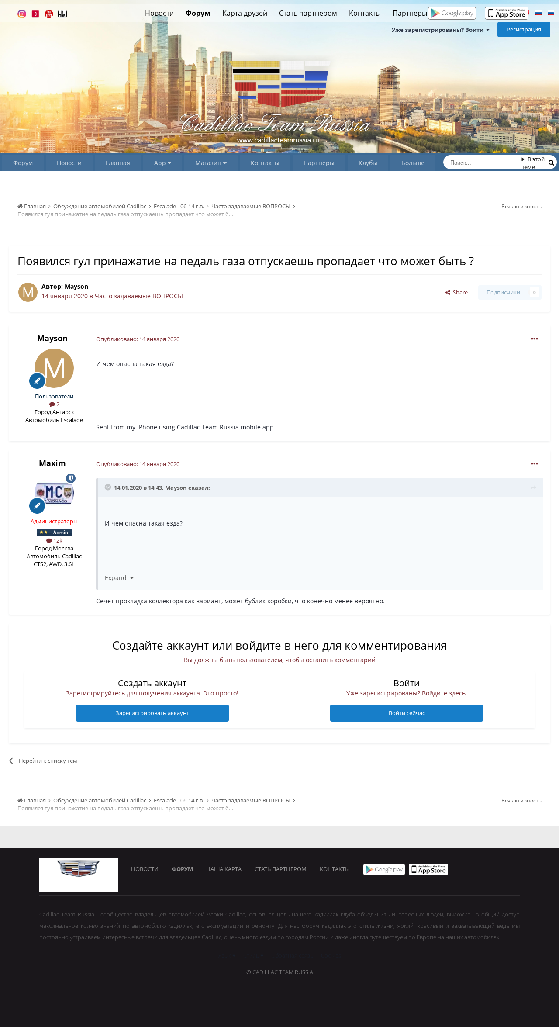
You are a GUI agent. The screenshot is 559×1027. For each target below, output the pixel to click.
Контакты (365, 13)
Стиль (251, 955)
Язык (225, 955)
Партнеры (410, 13)
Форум (198, 13)
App (161, 163)
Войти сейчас (407, 713)
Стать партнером (308, 13)
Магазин (209, 163)
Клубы (368, 163)
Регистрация (524, 29)
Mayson (76, 286)
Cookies (331, 955)
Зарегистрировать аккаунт (152, 713)
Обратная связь (292, 955)
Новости (159, 13)
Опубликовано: (137, 339)
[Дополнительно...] (534, 339)
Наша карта (224, 869)
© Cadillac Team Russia (279, 972)
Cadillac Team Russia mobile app (225, 427)
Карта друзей (244, 13)
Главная (118, 163)
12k (57, 540)
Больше (412, 163)
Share (459, 292)
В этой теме (533, 163)
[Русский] (538, 14)
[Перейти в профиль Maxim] (54, 493)
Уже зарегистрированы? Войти (439, 30)
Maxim (52, 463)
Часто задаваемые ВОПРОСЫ (139, 296)
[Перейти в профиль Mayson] (28, 292)
